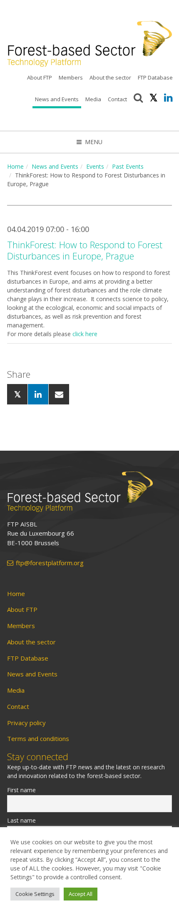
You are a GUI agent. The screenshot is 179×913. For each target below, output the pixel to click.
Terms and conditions (38, 739)
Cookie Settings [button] (35, 894)
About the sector (110, 77)
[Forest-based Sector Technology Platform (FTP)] (89, 491)
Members (71, 77)
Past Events (128, 166)
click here (84, 334)
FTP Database (155, 77)
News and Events (57, 99)
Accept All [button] (80, 894)
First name (21, 790)
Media (93, 99)
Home (15, 166)
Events (95, 166)
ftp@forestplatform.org (50, 563)
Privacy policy (26, 723)
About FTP (39, 77)
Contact (117, 99)
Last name (21, 820)
